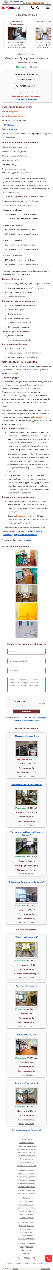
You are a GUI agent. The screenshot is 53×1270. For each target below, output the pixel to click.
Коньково (13, 129)
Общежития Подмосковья (26, 1149)
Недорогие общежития (26, 1170)
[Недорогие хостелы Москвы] (26, 2)
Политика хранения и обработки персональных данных (26, 1264)
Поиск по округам (26, 1159)
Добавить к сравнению (27, 62)
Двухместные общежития (26, 1183)
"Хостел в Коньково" (26, 986)
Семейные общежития (26, 1187)
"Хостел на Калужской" (26, 937)
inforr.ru (15, 1269)
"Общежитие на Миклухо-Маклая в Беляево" (26, 833)
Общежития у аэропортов (27, 1177)
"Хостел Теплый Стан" (26, 1034)
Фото (21, 777)
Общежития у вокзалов (26, 1180)
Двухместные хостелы (26, 1208)
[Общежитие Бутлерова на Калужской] (26, 558)
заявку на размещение (26, 99)
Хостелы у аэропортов (26, 1222)
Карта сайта (26, 1250)
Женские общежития (26, 1190)
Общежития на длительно (26, 1146)
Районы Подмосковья (26, 1174)
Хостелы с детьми (27, 1218)
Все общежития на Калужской (26, 1130)
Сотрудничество (26, 1247)
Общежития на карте (26, 1153)
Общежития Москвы (26, 54)
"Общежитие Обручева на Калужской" (26, 882)
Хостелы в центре (27, 1229)
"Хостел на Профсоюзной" (26, 1083)
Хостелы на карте (26, 1236)
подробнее (29, 777)
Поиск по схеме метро (26, 1156)
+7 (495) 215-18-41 (26, 86)
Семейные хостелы (26, 1211)
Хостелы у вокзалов (26, 1226)
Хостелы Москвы (26, 1201)
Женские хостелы (26, 1214)
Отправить (26, 711)
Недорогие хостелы (26, 1205)
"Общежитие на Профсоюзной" (26, 785)
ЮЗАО (11, 125)
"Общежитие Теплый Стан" (26, 736)
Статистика (45, 1269)
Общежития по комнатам (26, 1166)
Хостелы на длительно (26, 1239)
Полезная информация (26, 1243)
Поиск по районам (26, 1162)
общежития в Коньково (25, 535)
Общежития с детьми (26, 1193)
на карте (27, 540)
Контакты (26, 1253)
